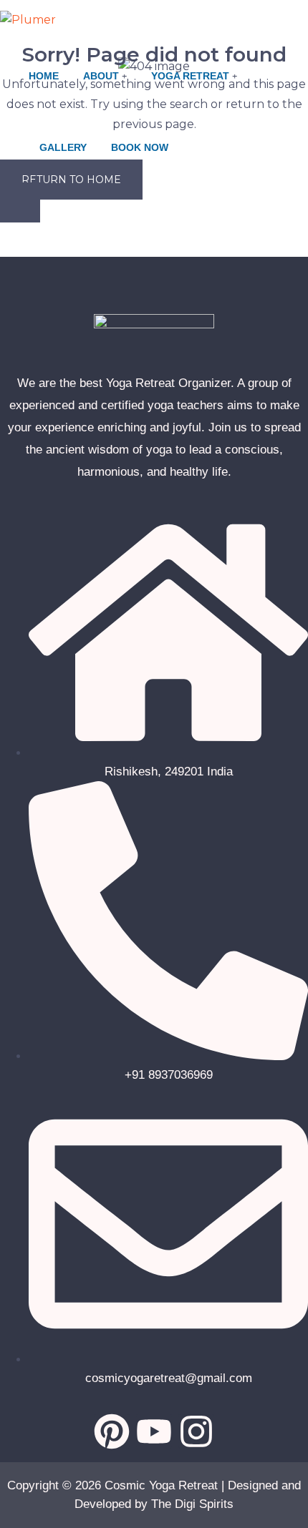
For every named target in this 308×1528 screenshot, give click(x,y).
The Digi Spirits (192, 1504)
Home (44, 76)
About (101, 76)
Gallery (63, 147)
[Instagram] (196, 1431)
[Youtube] (154, 1431)
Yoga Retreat (190, 76)
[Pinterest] (112, 1431)
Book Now (139, 147)
